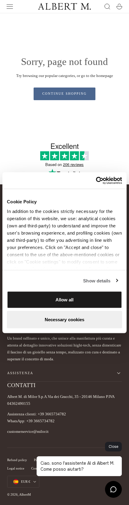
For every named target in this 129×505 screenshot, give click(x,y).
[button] (9, 6)
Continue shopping (64, 93)
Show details (96, 280)
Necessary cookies (65, 319)
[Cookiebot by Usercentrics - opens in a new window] (96, 180)
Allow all (65, 299)
